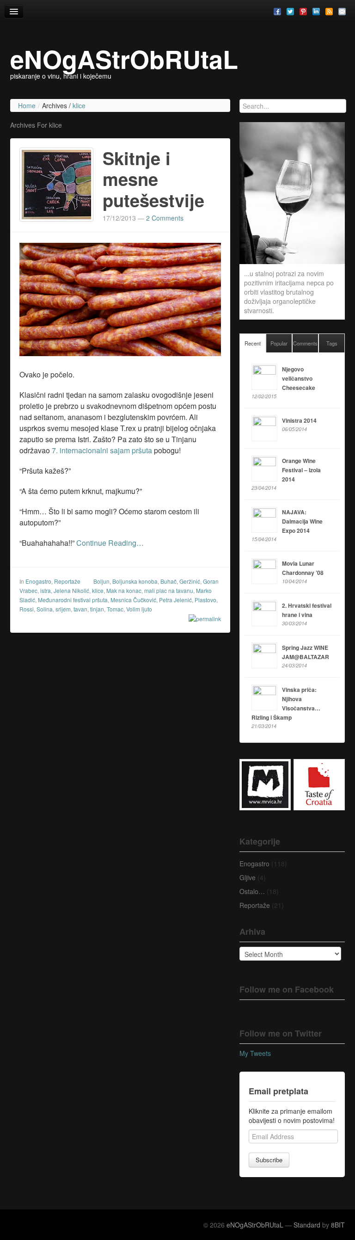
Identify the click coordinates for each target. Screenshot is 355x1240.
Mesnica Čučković (133, 600)
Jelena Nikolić (71, 590)
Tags (331, 343)
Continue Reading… (110, 542)
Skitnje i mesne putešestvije (153, 179)
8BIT (338, 1224)
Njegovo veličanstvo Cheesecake (298, 378)
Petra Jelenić (175, 600)
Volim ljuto (139, 609)
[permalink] (202, 618)
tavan (80, 609)
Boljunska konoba (135, 581)
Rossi (26, 609)
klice (98, 590)
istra (45, 590)
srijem (63, 609)
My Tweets (255, 1053)
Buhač (168, 581)
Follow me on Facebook (286, 989)
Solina (45, 609)
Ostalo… (252, 891)
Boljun (101, 581)
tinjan (97, 609)
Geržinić (189, 581)
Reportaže (67, 581)
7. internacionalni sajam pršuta (102, 450)
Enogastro (38, 581)
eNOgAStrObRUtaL (124, 59)
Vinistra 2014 (299, 420)
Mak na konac (123, 590)
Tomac (115, 609)
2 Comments (165, 217)
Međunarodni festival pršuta (73, 600)
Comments (305, 343)
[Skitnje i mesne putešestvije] (56, 183)
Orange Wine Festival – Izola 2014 (301, 470)
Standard (307, 1224)
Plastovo (205, 600)
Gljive (247, 877)
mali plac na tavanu (168, 590)
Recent (253, 343)
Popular (279, 343)
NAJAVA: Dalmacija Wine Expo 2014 (302, 521)
